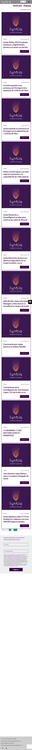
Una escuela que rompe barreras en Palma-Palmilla (14, 345)
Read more (24, 51)
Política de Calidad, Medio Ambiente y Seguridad (9, 745)
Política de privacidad (12, 738)
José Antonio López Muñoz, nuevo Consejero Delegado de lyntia (16, 476)
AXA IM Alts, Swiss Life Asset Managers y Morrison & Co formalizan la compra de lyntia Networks (16, 303)
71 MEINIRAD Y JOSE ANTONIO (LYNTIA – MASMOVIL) (12, 432)
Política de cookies (5, 741)
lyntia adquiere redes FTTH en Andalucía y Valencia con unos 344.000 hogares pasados (16, 519)
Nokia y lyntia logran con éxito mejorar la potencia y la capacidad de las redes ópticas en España (16, 174)
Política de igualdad (12, 741)
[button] (30, 302)
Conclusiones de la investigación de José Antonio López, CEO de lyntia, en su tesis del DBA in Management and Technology (16, 390)
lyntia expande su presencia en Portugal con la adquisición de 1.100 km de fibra (16, 131)
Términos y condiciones (5, 738)
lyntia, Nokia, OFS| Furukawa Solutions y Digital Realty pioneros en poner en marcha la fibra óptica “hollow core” (15, 44)
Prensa (27, 5)
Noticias (17, 5)
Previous (4, 529)
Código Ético (20, 745)
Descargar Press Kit (25, 9)
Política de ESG (18, 741)
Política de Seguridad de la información (8, 743)
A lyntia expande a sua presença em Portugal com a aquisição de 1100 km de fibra (15, 87)
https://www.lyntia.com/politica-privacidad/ (11, 565)
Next (15, 529)
